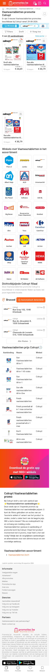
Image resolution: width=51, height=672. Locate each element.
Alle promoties (11, 9)
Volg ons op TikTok (9, 613)
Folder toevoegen (8, 590)
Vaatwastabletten (26, 9)
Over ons (5, 587)
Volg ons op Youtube (10, 610)
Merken (5, 581)
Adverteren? (6, 575)
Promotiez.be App (9, 584)
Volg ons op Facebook (10, 604)
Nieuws (5, 593)
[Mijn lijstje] (40, 3)
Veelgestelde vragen (10, 573)
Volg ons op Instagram (10, 607)
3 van (12, 36)
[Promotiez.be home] (18, 3)
